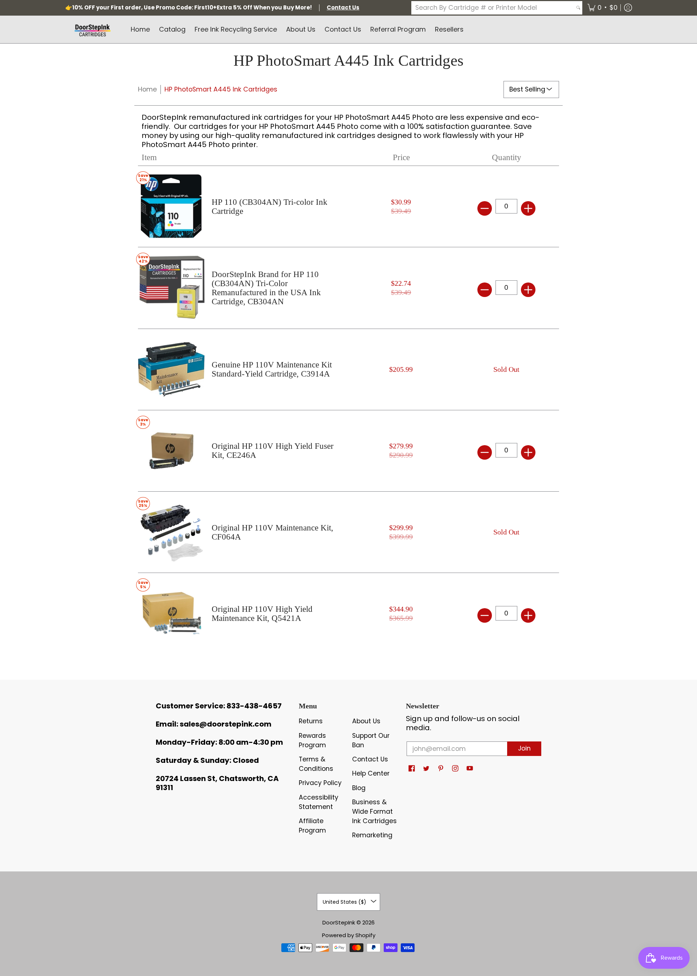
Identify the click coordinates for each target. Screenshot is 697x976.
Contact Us (370, 759)
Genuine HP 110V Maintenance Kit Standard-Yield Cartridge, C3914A (272, 369)
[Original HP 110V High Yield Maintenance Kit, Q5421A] (171, 613)
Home (147, 89)
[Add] (528, 208)
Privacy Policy (320, 782)
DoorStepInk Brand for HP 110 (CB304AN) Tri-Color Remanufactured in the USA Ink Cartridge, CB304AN (266, 288)
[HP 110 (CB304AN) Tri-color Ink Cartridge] (171, 206)
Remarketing (372, 835)
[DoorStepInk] (92, 29)
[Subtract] (484, 208)
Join (524, 748)
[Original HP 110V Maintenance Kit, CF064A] (171, 532)
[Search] (578, 8)
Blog (359, 788)
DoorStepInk (338, 922)
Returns (311, 721)
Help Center (371, 773)
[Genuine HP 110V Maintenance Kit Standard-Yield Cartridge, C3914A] (171, 369)
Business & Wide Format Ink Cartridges (374, 811)
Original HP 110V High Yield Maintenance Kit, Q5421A (262, 614)
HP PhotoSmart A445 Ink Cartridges (220, 89)
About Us (366, 721)
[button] (602, 8)
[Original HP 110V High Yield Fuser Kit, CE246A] (171, 451)
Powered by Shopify (348, 935)
